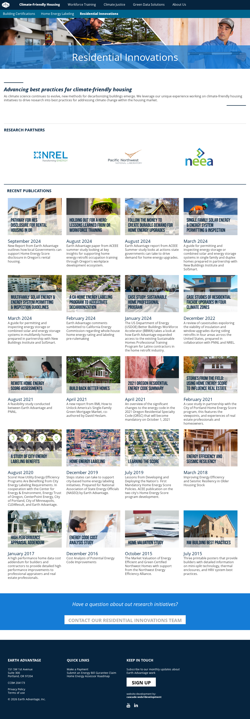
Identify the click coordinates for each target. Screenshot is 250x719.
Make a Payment (77, 669)
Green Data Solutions (149, 4)
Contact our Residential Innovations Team (125, 620)
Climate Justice (114, 4)
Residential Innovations (99, 14)
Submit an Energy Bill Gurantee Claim (91, 673)
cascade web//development (144, 697)
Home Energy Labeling (57, 14)
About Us (179, 4)
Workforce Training (82, 4)
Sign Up (141, 682)
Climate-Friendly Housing (39, 4)
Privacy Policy (16, 689)
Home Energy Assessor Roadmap (88, 676)
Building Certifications (19, 14)
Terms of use (16, 693)
